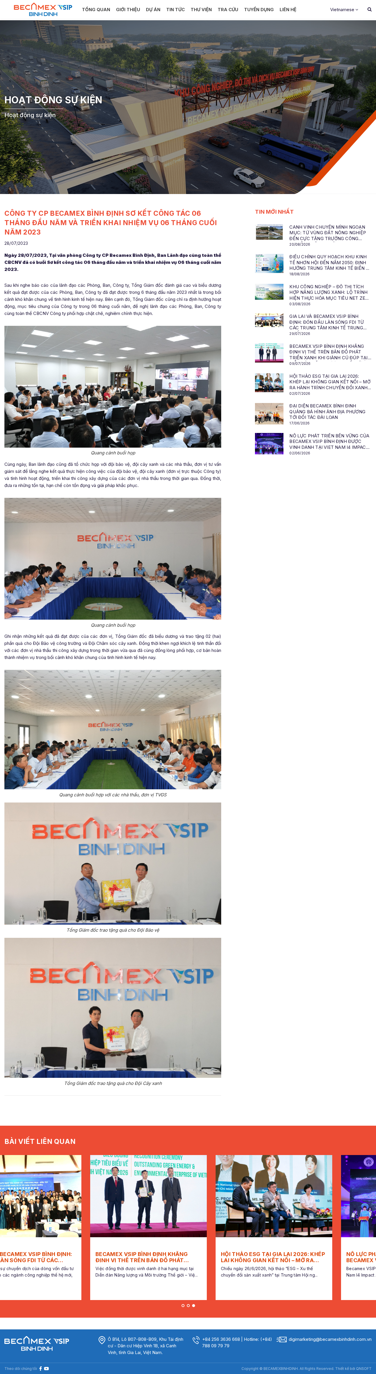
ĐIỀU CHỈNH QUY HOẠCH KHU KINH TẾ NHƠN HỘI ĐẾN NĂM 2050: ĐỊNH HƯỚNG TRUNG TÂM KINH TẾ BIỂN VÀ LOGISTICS (330, 263)
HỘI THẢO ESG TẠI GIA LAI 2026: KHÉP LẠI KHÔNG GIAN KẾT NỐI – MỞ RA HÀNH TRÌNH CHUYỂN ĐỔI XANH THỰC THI (329, 382)
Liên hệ (288, 9)
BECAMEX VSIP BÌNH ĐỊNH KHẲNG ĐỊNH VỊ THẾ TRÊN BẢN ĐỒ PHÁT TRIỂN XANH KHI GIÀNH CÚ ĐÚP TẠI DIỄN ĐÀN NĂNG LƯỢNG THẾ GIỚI (328, 352)
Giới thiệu (128, 9)
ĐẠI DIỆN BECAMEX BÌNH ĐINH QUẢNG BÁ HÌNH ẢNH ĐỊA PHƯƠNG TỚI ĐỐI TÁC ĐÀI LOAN (327, 411)
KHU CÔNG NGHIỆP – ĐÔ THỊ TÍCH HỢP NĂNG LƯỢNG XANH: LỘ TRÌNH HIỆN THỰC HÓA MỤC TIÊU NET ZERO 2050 (330, 293)
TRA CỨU (228, 9)
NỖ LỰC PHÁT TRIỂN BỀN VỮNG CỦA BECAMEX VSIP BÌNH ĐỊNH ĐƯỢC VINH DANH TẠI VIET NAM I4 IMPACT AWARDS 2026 (329, 442)
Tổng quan (96, 9)
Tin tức (175, 9)
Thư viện (201, 9)
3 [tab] (193, 1305)
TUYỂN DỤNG (259, 9)
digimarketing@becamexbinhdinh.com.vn (330, 1339)
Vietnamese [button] (342, 9)
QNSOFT (364, 1368)
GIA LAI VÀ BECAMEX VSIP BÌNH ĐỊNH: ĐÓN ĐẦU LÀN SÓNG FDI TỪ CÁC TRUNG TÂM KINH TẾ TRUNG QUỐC (326, 322)
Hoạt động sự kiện (30, 115)
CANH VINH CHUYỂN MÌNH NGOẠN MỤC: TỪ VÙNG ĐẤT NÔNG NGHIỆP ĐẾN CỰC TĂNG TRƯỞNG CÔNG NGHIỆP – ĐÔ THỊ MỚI (327, 233)
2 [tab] (188, 1305)
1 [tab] (183, 1305)
